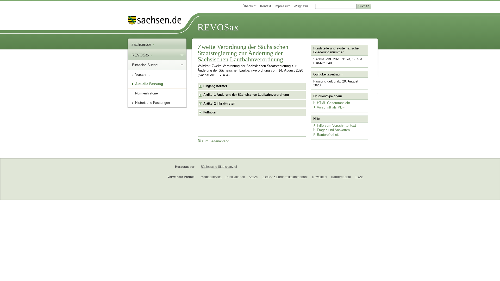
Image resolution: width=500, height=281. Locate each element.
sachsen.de (142, 44)
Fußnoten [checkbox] (210, 112)
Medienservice (211, 177)
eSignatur (301, 6)
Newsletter (319, 177)
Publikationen (235, 177)
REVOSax (218, 27)
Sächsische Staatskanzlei (219, 167)
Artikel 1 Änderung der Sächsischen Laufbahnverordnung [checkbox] (246, 95)
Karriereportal (341, 177)
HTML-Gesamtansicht (333, 103)
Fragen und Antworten (333, 130)
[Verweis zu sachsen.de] (157, 20)
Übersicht (249, 6)
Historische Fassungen (152, 103)
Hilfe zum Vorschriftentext (336, 125)
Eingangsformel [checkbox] (215, 86)
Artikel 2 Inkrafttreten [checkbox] (219, 103)
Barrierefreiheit (328, 135)
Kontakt (265, 6)
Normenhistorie (146, 93)
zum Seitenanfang (215, 141)
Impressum (282, 6)
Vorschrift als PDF (331, 107)
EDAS (359, 177)
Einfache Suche (145, 65)
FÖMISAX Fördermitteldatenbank (285, 177)
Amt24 (253, 177)
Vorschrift (142, 74)
